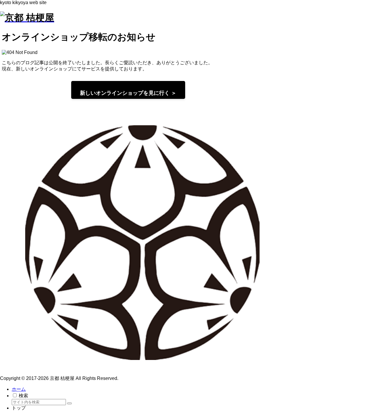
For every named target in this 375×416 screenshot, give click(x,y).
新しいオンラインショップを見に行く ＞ (128, 93)
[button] (69, 403)
